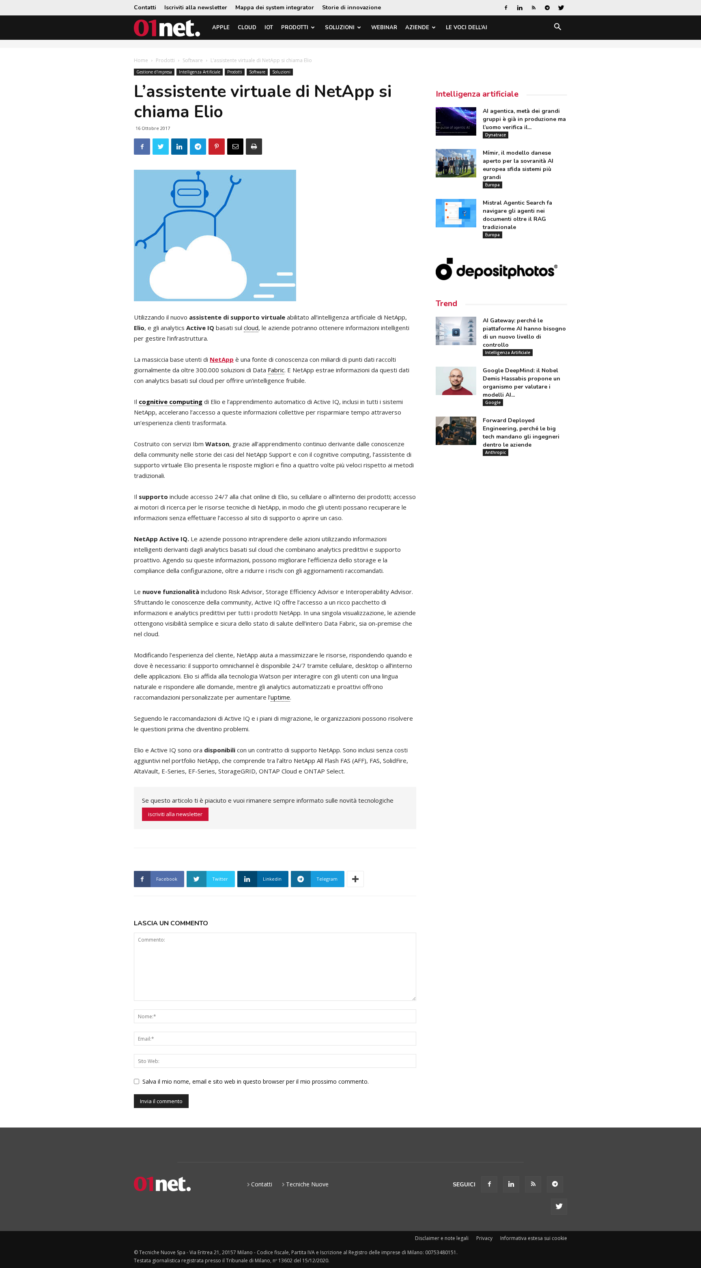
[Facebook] (506, 7)
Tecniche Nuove (307, 1184)
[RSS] (533, 7)
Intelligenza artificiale (477, 94)
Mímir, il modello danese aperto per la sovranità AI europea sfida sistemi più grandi (518, 165)
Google (493, 402)
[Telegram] (547, 7)
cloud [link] (251, 328)
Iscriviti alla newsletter (195, 7)
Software (193, 60)
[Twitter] (561, 7)
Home (141, 60)
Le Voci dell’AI (466, 27)
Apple (221, 27)
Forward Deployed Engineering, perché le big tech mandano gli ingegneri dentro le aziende (521, 433)
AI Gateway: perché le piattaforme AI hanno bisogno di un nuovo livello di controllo (524, 333)
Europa (492, 185)
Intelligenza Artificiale (199, 72)
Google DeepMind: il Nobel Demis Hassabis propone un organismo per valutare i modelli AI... (521, 383)
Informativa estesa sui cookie (533, 1238)
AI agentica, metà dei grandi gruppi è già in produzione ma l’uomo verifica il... (524, 119)
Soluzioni (340, 27)
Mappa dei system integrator (274, 7)
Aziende (417, 27)
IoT (268, 27)
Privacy (484, 1238)
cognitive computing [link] (170, 401)
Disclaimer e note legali (442, 1238)
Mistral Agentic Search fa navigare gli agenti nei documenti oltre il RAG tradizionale (517, 215)
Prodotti (294, 27)
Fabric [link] (276, 370)
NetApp (222, 359)
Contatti (145, 7)
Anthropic (495, 452)
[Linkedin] (520, 7)
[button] (557, 28)
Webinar (384, 27)
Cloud (247, 27)
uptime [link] (280, 697)
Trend (446, 303)
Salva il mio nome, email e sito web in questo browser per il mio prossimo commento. (255, 1081)
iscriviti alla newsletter (175, 814)
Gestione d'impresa (154, 72)
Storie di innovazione (351, 7)
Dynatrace (495, 135)
